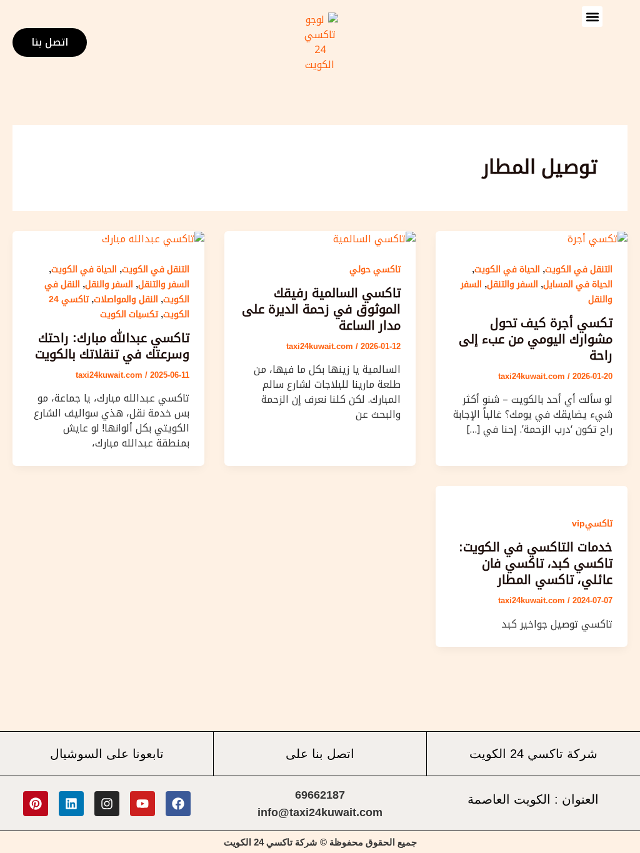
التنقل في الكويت (578, 269)
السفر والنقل (109, 284)
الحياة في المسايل (577, 284)
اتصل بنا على (320, 753)
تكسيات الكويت (129, 314)
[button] (592, 16)
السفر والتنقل (512, 284)
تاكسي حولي (375, 269)
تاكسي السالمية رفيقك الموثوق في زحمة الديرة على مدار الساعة (321, 309)
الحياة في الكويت (507, 269)
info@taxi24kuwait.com (320, 812)
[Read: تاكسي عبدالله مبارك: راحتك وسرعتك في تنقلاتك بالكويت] (153, 238)
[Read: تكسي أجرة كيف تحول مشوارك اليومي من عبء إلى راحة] (598, 238)
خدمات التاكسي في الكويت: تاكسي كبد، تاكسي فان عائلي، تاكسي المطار (535, 563)
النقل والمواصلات (126, 299)
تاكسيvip (592, 523)
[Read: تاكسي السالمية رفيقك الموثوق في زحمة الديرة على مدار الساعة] (374, 238)
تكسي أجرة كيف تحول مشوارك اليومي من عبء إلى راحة (535, 339)
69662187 (320, 795)
